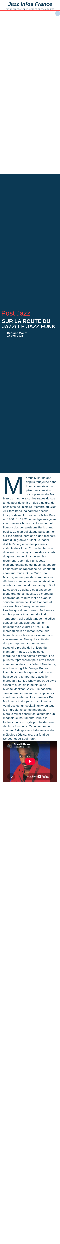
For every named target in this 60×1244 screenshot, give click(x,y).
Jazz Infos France (30, 4)
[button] (57, 13)
